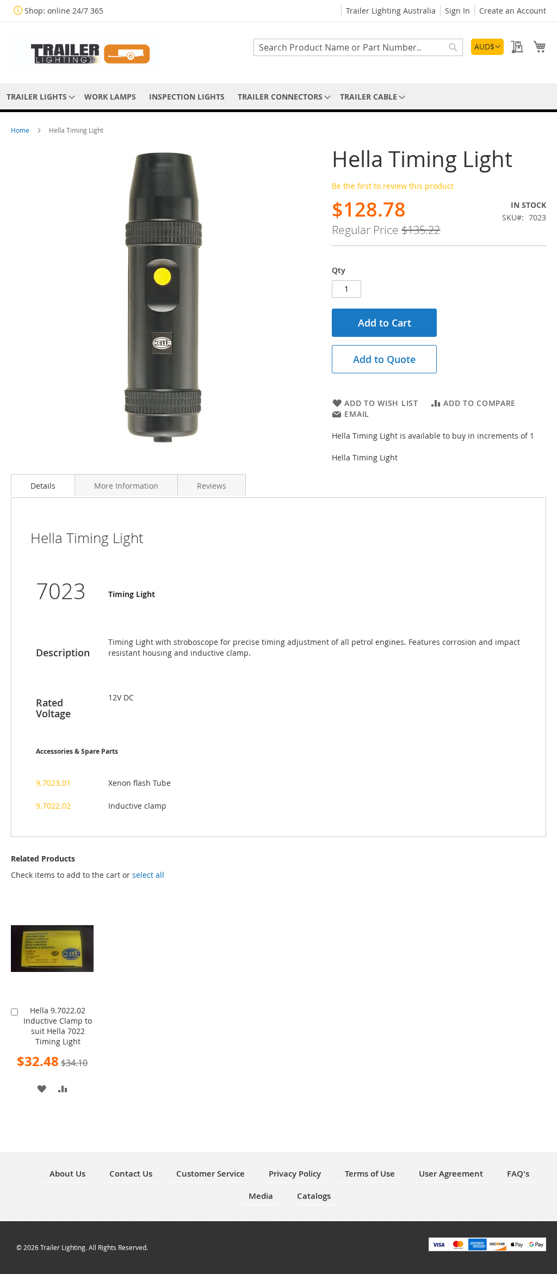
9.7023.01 (53, 783)
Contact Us (130, 1173)
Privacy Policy (295, 1173)
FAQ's (518, 1173)
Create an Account (512, 10)
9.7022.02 (53, 806)
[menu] (278, 96)
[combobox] (358, 47)
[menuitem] (39, 96)
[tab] (43, 485)
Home (21, 130)
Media (261, 1196)
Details (42, 486)
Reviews (211, 486)
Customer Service (210, 1173)
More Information (126, 486)
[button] (487, 47)
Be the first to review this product (393, 186)
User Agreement (451, 1173)
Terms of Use (370, 1173)
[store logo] (87, 52)
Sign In (457, 10)
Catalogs (314, 1196)
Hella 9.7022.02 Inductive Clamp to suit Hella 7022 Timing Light (57, 1026)
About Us (67, 1173)
